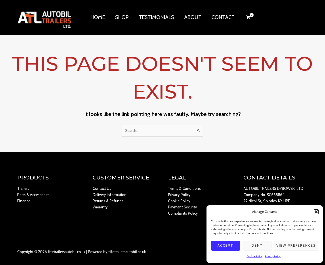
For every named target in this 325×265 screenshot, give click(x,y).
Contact (223, 17)
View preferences (296, 246)
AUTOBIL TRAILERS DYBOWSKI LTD (273, 188)
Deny (257, 246)
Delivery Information (109, 195)
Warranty (100, 207)
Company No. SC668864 (264, 195)
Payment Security (182, 207)
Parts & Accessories (33, 195)
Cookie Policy (254, 256)
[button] (316, 212)
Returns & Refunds (108, 201)
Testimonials (156, 17)
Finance (23, 201)
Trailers (23, 188)
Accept (225, 246)
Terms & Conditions (184, 188)
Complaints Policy (183, 213)
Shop (122, 17)
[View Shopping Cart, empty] (248, 17)
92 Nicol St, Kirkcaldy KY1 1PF (266, 201)
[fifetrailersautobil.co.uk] (44, 17)
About (192, 17)
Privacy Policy (273, 256)
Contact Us (102, 188)
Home (97, 17)
